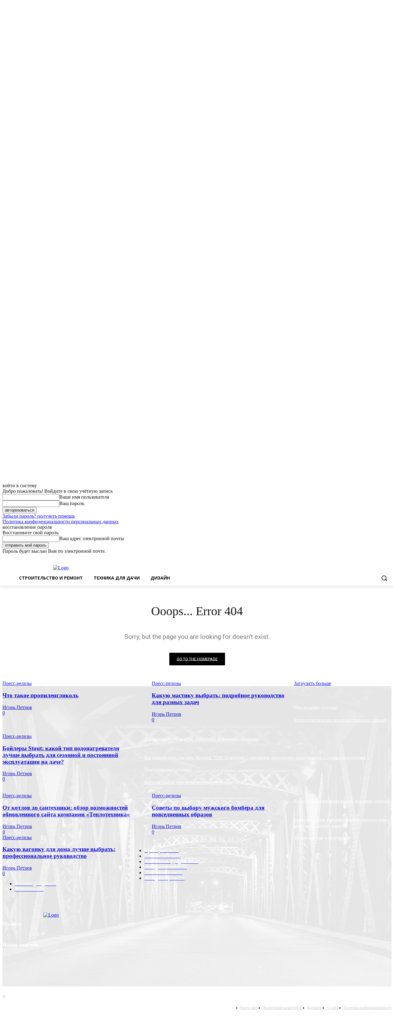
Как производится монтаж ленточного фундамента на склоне (201, 739)
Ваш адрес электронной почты (91, 538)
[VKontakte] (8, 963)
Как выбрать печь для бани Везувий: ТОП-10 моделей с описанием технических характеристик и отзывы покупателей (254, 757)
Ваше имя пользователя (84, 497)
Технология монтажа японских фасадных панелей (340, 720)
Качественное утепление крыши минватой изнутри (341, 801)
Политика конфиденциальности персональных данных (60, 521)
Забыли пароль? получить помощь (38, 516)
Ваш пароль (71, 503)
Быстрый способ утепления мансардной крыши (188, 782)
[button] (384, 578)
